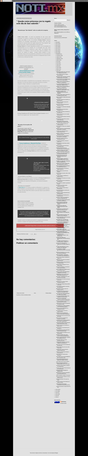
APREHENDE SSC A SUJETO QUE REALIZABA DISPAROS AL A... (62, 275)
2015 (56, 394)
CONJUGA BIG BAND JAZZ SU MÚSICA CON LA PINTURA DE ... (63, 218)
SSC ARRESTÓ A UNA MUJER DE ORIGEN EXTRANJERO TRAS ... (62, 292)
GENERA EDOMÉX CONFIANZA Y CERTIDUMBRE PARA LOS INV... (62, 159)
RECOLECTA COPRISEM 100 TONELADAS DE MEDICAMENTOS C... (63, 244)
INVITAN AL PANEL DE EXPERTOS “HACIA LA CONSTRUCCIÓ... (62, 198)
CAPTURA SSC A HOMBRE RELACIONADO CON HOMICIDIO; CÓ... (62, 212)
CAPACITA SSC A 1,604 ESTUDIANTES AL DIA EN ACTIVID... (63, 304)
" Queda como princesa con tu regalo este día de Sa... (62, 114)
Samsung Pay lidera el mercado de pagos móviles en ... (62, 169)
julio (57, 61)
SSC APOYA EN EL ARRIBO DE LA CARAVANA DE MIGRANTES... (62, 222)
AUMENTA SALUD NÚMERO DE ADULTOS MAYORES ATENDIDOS (62, 313)
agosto (57, 60)
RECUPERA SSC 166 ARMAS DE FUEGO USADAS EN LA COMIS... (62, 220)
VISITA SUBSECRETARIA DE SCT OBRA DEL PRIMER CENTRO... (62, 359)
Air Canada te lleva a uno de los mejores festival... (61, 311)
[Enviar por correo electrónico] (31, 234)
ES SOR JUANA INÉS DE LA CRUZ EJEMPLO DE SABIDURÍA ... (62, 247)
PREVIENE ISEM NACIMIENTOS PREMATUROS (62, 371)
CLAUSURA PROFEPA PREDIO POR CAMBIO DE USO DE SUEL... (62, 296)
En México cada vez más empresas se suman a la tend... (63, 382)
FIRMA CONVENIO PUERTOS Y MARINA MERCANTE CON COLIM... (63, 363)
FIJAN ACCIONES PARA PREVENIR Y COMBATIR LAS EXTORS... (63, 272)
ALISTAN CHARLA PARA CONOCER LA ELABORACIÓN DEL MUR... (63, 95)
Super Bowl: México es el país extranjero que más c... (61, 340)
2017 (56, 391)
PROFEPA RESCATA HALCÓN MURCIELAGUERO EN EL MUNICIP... (61, 156)
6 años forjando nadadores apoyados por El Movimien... (62, 287)
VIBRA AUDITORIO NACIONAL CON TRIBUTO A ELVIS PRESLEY (62, 215)
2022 (56, 48)
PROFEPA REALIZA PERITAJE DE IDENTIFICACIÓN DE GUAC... (62, 209)
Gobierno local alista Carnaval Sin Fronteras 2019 (62, 102)
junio (57, 63)
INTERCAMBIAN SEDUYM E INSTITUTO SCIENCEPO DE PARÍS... (63, 230)
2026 (56, 42)
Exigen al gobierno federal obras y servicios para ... (62, 188)
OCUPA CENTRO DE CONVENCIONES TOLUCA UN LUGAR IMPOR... (63, 80)
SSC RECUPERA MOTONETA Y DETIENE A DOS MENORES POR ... (63, 232)
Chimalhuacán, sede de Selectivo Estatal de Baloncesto (62, 350)
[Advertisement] (34, 282)
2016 (56, 392)
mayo (57, 64)
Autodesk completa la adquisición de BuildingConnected (62, 134)
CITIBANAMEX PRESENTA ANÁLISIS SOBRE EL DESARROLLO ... (62, 342)
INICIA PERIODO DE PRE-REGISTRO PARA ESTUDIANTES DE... (63, 330)
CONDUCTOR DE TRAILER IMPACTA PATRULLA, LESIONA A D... (63, 82)
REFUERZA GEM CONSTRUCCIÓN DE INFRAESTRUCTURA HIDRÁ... (63, 77)
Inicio (35, 293)
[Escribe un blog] (32, 234)
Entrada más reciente (20, 293)
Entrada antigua (48, 293)
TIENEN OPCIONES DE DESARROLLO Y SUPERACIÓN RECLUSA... (63, 225)
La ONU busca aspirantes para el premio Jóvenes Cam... (62, 131)
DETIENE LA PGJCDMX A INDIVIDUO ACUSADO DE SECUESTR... (62, 153)
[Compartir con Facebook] (34, 234)
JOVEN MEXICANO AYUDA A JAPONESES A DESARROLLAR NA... (63, 384)
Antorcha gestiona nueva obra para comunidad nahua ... (62, 146)
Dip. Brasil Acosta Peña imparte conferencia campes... (61, 186)
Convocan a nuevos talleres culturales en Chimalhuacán (63, 366)
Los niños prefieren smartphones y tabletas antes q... (62, 176)
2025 (56, 43)
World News (64, 401)
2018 (56, 389)
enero (57, 70)
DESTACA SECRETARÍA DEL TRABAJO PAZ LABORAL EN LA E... (63, 338)
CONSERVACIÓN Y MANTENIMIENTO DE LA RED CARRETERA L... (63, 321)
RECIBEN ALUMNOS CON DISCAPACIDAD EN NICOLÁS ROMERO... (62, 92)
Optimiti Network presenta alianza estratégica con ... (62, 110)
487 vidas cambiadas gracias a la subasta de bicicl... (62, 124)
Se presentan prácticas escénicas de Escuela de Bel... (62, 191)
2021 (56, 49)
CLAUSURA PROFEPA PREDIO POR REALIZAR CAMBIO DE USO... (62, 84)
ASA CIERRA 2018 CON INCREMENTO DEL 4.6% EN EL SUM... (63, 357)
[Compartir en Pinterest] (35, 234)
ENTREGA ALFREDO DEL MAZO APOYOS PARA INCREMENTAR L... (63, 335)
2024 (56, 45)
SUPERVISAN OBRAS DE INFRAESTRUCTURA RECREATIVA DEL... (63, 238)
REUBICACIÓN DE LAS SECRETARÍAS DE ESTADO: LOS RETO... (63, 129)
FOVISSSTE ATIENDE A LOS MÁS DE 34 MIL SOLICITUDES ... (62, 267)
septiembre (58, 58)
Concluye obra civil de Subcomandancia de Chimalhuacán (63, 368)
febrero (57, 69)
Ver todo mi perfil (63, 403)
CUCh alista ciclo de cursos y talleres (62, 361)
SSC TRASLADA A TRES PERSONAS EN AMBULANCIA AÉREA (62, 294)
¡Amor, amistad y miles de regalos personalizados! (62, 75)
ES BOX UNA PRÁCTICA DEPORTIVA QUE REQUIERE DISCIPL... (62, 301)
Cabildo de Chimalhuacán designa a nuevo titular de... (62, 352)
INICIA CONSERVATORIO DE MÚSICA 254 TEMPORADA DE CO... (63, 166)
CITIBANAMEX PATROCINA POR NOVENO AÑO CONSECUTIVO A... (62, 122)
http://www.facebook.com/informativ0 (60, 37)
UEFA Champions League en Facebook (63, 375)
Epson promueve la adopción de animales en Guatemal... (62, 318)
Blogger (56, 452)
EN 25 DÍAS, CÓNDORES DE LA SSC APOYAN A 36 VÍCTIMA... (63, 277)
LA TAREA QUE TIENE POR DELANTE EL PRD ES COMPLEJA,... (63, 200)
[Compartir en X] (33, 234)
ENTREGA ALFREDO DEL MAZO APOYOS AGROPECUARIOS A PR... (63, 151)
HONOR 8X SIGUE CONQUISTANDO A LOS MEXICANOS (63, 262)
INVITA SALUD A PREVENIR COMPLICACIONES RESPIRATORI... (63, 299)
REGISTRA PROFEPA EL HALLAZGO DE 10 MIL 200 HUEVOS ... (62, 253)
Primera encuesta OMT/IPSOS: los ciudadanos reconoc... (62, 309)
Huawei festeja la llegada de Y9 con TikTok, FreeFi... (62, 265)
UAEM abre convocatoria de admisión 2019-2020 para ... (63, 260)
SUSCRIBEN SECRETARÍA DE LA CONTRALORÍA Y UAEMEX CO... (62, 241)
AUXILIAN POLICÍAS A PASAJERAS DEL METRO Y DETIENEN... (62, 136)
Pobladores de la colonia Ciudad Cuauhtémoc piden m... (62, 282)
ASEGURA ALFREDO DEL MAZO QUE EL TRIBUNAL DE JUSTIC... (63, 72)
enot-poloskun (44, 452)
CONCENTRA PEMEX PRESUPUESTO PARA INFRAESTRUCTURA (63, 323)
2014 (56, 395)
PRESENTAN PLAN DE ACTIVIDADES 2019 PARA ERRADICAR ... (63, 373)
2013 (56, 397)
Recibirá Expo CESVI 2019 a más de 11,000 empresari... (62, 119)
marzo (57, 67)
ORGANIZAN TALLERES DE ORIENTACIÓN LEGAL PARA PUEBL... (61, 206)
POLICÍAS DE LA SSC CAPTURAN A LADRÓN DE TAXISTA (62, 227)
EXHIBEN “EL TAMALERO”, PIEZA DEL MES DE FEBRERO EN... (63, 161)
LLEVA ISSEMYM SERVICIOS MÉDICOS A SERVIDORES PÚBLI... (63, 89)
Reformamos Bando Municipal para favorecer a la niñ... (62, 105)
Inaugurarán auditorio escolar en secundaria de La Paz (62, 139)
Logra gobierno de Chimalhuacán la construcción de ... (62, 195)
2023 (56, 46)
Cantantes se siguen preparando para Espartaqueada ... (63, 193)
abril (57, 66)
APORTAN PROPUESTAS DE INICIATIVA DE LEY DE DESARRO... (63, 148)
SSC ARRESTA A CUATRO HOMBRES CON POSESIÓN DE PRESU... (63, 306)
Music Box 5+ (22, 187)
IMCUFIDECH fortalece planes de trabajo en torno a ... (62, 289)
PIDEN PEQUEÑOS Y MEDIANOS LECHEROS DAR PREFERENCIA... (63, 255)
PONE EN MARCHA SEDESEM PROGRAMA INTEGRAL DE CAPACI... (61, 203)
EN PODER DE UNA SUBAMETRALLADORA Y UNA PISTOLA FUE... (62, 235)
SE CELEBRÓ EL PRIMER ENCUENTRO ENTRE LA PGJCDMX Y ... (63, 250)
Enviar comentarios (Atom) (26, 294)
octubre (57, 57)
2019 (56, 52)
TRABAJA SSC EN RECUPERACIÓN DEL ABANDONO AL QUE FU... (62, 164)
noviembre (58, 55)
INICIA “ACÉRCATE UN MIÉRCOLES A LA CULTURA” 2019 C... (63, 270)
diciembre (58, 54)
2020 (56, 51)
